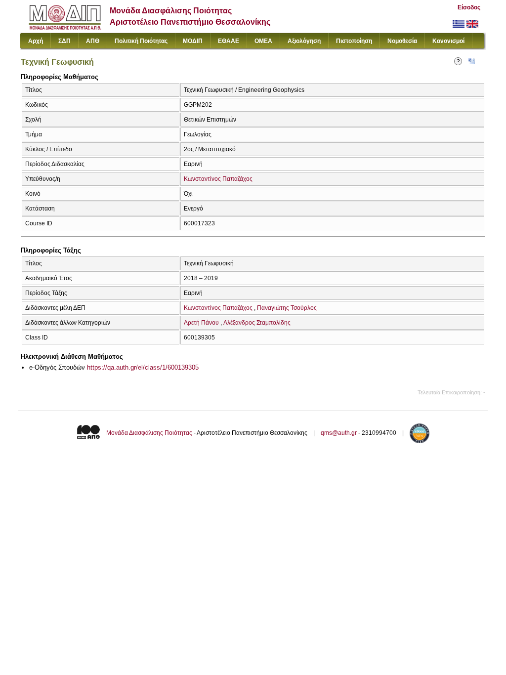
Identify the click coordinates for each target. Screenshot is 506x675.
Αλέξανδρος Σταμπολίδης (257, 322)
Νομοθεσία (402, 41)
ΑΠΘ (92, 41)
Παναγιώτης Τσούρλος (287, 307)
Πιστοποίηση (354, 41)
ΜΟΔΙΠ (193, 41)
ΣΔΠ (64, 41)
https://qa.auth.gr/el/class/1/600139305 (143, 367)
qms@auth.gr (339, 432)
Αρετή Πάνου (201, 322)
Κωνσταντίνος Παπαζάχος (218, 178)
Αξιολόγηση (304, 41)
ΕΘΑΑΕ (228, 41)
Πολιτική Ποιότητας (141, 41)
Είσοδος (469, 7)
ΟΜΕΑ (263, 41)
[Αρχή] (65, 27)
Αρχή (35, 41)
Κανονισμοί (448, 41)
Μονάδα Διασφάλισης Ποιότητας (149, 432)
